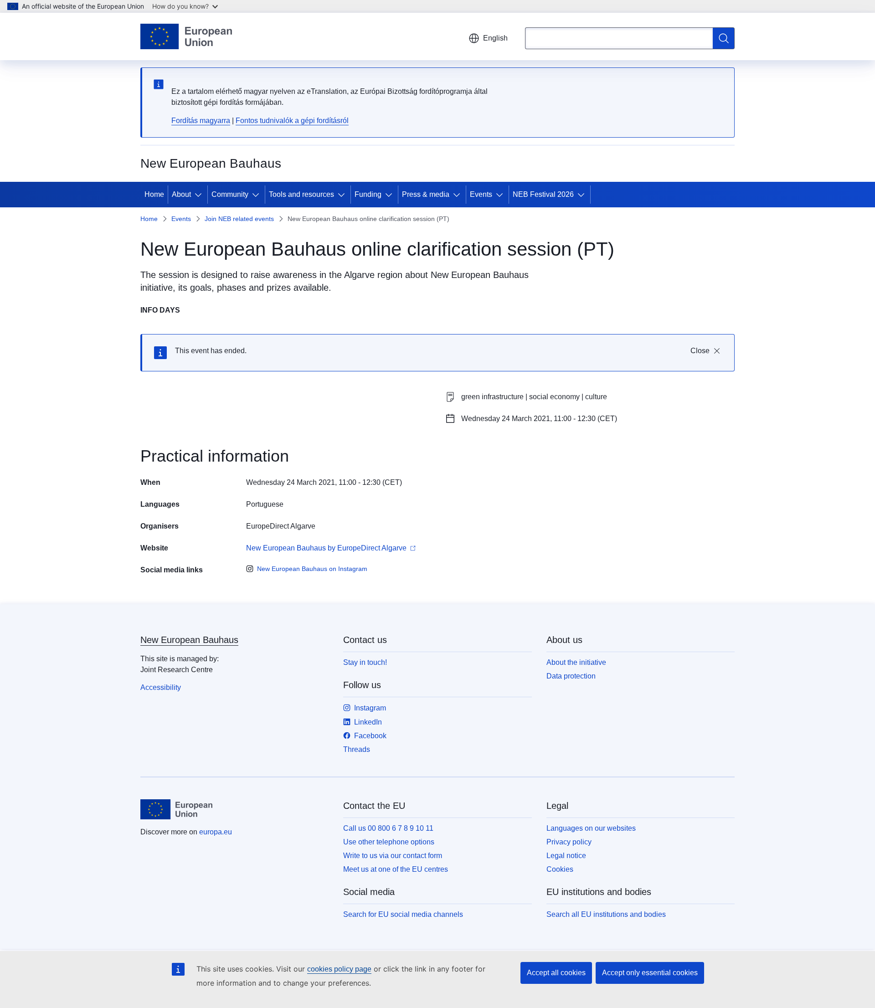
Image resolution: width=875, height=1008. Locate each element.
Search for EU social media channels (403, 914)
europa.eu (215, 832)
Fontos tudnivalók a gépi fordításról (292, 120)
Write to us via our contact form (392, 855)
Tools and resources (301, 194)
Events (481, 194)
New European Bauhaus (189, 640)
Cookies (559, 869)
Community (229, 194)
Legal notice (566, 855)
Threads (356, 749)
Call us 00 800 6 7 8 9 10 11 (388, 828)
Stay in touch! (365, 662)
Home (154, 194)
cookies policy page (339, 969)
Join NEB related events (239, 218)
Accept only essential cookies (650, 973)
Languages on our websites (591, 828)
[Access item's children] (200, 194)
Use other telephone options (388, 842)
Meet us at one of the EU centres (395, 869)
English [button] (495, 38)
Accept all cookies (556, 973)
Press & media (425, 194)
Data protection (571, 676)
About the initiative (576, 662)
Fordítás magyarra (200, 120)
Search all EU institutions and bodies (606, 914)
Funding (368, 194)
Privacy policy (569, 842)
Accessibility (160, 687)
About (181, 194)
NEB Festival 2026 (543, 194)
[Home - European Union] (186, 36)
